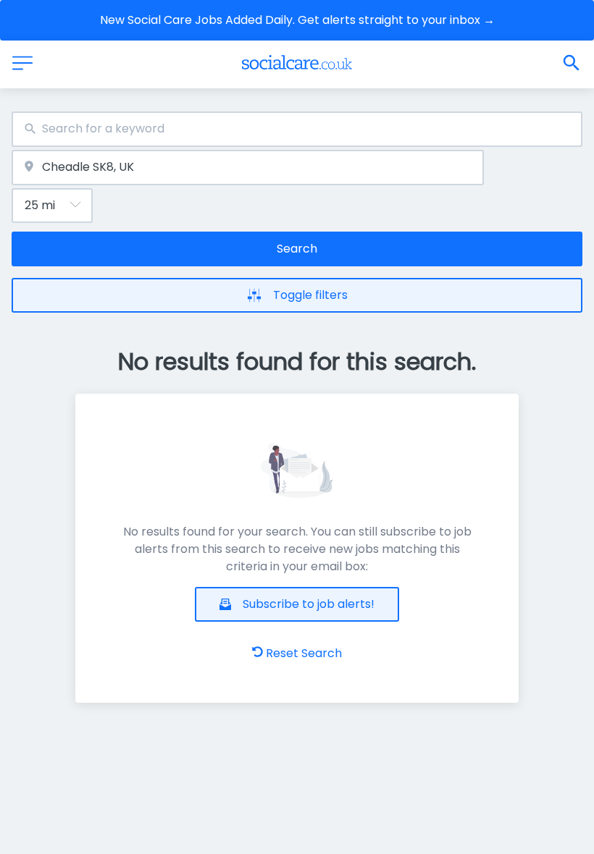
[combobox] (297, 129)
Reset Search (304, 653)
